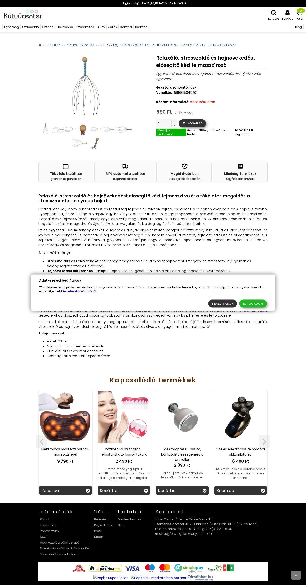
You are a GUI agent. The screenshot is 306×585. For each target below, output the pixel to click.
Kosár (98, 537)
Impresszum (49, 531)
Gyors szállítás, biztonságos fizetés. (206, 132)
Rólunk (45, 519)
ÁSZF (43, 537)
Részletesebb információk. (79, 291)
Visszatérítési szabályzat (59, 554)
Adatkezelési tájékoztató (59, 542)
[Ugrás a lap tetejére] (296, 575)
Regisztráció (103, 525)
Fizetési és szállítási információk (64, 548)
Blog (121, 525)
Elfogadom (253, 303)
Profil (98, 531)
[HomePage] (21, 14)
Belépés (100, 519)
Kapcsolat (48, 525)
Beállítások (223, 303)
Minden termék (129, 519)
